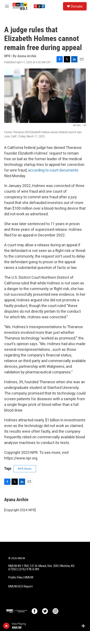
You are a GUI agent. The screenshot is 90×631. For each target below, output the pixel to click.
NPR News (25, 468)
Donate (76, 6)
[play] (6, 626)
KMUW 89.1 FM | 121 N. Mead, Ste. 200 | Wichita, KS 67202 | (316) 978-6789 (41, 567)
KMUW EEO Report (20, 586)
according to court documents (53, 170)
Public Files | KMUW (20, 577)
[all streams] (84, 626)
